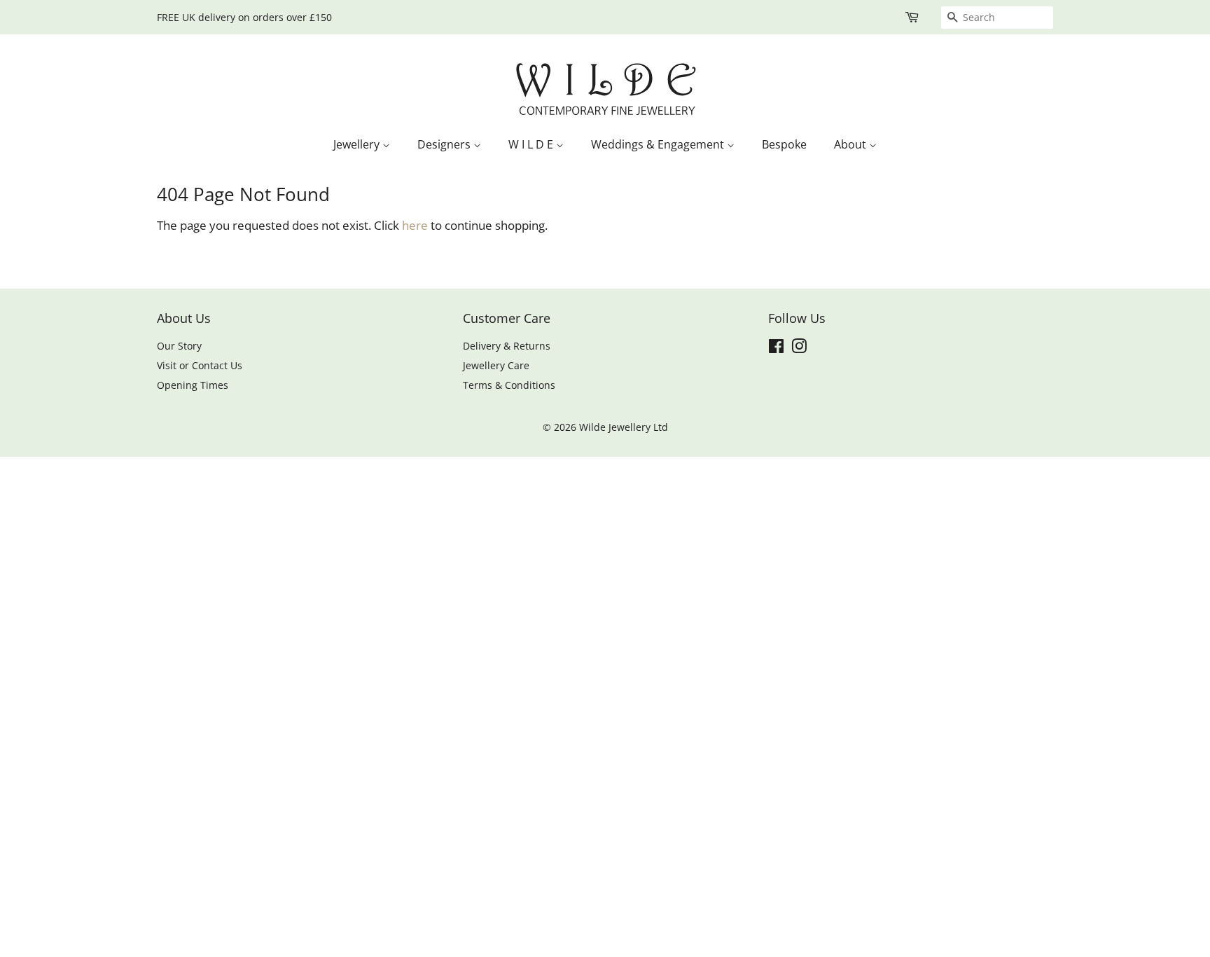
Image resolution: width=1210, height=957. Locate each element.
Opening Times (192, 385)
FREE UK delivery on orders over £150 (244, 17)
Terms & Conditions (509, 385)
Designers (445, 144)
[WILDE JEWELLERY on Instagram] (799, 348)
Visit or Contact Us (199, 365)
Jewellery (357, 144)
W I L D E (532, 144)
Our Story (179, 345)
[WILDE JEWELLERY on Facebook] (776, 348)
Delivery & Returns (506, 345)
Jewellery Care (496, 365)
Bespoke (784, 144)
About (851, 144)
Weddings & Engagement (659, 144)
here (415, 225)
